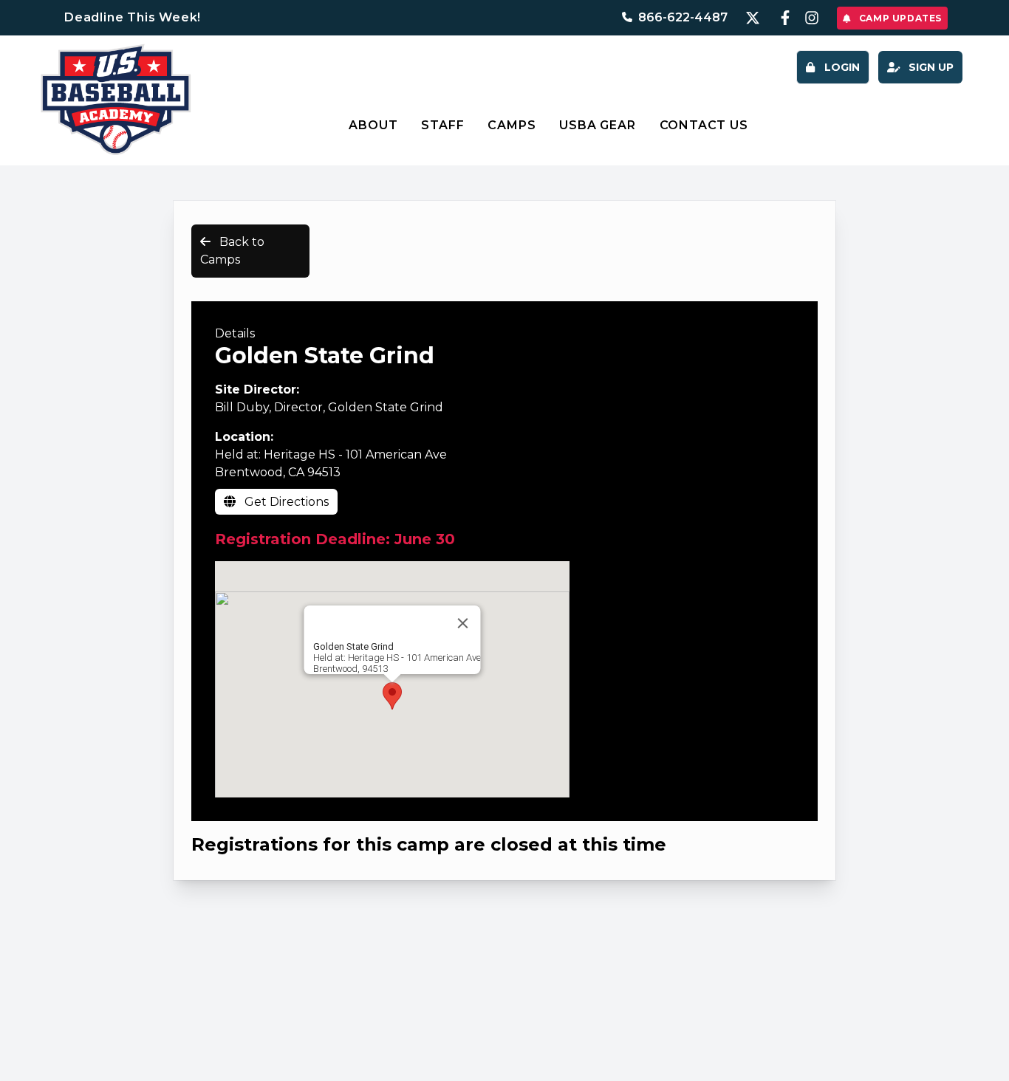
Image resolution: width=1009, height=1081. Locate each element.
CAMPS (512, 125)
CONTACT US (704, 125)
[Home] (116, 99)
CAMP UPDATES (899, 18)
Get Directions (285, 502)
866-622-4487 (683, 17)
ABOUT (373, 125)
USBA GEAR (597, 125)
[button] (392, 696)
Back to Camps (232, 251)
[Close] (463, 623)
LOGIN (840, 67)
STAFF (442, 125)
